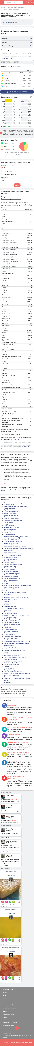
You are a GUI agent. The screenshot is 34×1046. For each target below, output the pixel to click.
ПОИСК (5, 1002)
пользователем (16, 21)
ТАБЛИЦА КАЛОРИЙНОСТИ (9, 1005)
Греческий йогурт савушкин (12, 636)
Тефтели (6, 633)
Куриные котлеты (9, 562)
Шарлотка (7, 626)
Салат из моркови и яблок (9, 11)
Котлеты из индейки (10, 559)
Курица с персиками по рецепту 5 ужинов (17, 673)
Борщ (5, 591)
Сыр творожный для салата (12, 589)
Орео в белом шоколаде (11, 675)
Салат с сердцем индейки (12, 587)
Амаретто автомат (9, 508)
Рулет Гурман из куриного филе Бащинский (17, 585)
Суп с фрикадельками (11, 580)
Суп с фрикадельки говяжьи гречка (15, 657)
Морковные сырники (10, 557)
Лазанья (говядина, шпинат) (12, 647)
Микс (5, 649)
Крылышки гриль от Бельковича (14, 661)
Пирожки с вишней (10, 606)
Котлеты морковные (10, 638)
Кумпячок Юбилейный (11, 576)
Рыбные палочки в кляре (12, 656)
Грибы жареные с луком (11, 582)
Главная (3, 7)
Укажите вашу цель (7, 166)
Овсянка (6, 666)
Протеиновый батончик (11, 664)
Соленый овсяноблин (10, 629)
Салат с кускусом (9, 634)
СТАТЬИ (5, 999)
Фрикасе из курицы (10, 566)
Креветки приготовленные (12, 511)
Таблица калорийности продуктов (15, 7)
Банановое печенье (10, 513)
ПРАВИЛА (12, 1025)
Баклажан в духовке (10, 529)
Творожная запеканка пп (11, 622)
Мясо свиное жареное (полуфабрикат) (16, 506)
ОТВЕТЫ (5, 1011)
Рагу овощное (8, 522)
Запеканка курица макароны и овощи (16, 598)
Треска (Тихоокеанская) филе (13, 564)
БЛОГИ (4, 995)
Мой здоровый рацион (10, 22)
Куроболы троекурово (11, 515)
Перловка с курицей (10, 617)
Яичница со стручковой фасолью (14, 538)
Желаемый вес (5, 177)
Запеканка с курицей (10, 599)
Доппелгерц (7, 682)
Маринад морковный (10, 613)
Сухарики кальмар (10, 534)
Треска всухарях (9, 525)
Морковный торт (9, 554)
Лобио (6, 583)
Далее (17, 185)
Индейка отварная (9, 640)
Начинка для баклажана (11, 518)
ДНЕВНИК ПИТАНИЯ (8, 989)
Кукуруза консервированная (13, 520)
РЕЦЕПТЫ (5, 992)
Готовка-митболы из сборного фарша (16, 547)
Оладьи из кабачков (10, 659)
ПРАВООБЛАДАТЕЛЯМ (8, 1014)
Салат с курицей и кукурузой (13, 555)
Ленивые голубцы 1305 (11, 575)
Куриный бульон (9, 645)
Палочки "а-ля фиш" (10, 620)
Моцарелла (7, 524)
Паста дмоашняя (9, 668)
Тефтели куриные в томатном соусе (15, 650)
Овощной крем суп (10, 670)
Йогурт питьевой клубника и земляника (16, 643)
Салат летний (8, 610)
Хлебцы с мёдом (9, 504)
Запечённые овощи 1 (10, 596)
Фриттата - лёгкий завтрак (12, 624)
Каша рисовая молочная (11, 612)
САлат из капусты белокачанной (14, 568)
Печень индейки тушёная (12, 573)
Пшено (6, 652)
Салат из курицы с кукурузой (13, 541)
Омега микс (7, 533)
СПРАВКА (5, 1017)
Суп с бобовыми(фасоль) (11, 540)
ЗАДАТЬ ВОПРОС (7, 1022)
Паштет (6, 605)
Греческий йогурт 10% (11, 545)
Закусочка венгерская (11, 543)
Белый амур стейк (9, 654)
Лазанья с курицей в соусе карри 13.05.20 (17, 641)
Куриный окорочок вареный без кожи (16, 536)
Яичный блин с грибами (11, 527)
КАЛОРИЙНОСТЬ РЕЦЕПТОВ (9, 1008)
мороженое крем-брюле (11, 631)
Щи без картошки (9, 603)
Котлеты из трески (9, 569)
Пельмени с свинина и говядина (14, 503)
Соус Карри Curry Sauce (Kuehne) (14, 608)
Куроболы (7, 510)
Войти (30, 2)
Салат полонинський (10, 552)
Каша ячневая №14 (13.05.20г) (13, 671)
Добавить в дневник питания (17, 92)
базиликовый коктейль (11, 571)
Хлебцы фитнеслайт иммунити (13, 619)
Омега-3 (6, 561)
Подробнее (16, 439)
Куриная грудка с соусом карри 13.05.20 (16, 615)
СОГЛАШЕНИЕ (6, 1025)
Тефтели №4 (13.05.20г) (11, 663)
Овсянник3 (7, 627)
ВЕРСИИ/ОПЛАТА (7, 1019)
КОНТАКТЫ (14, 1022)
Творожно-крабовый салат (12, 578)
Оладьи (6, 601)
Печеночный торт (9, 531)
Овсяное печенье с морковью (13, 517)
